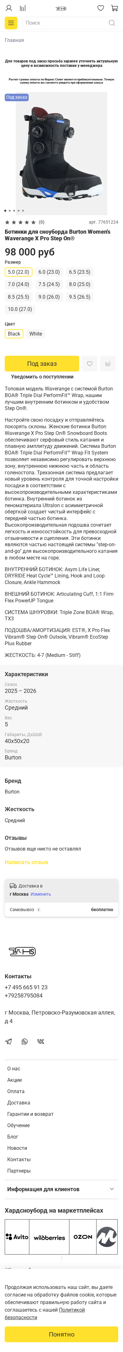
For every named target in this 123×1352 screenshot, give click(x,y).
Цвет (10, 323)
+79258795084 (24, 995)
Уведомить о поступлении (42, 377)
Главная (14, 40)
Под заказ (42, 363)
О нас (13, 1069)
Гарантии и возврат (30, 1114)
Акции (14, 1080)
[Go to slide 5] (23, 211)
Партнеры (19, 1171)
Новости (17, 1148)
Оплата (16, 1091)
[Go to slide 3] (14, 211)
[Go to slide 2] (10, 211)
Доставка (18, 1103)
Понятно (61, 1334)
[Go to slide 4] (19, 211)
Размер (13, 262)
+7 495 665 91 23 (26, 987)
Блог (12, 1137)
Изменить (41, 894)
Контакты (19, 1159)
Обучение (18, 1125)
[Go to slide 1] (5, 211)
